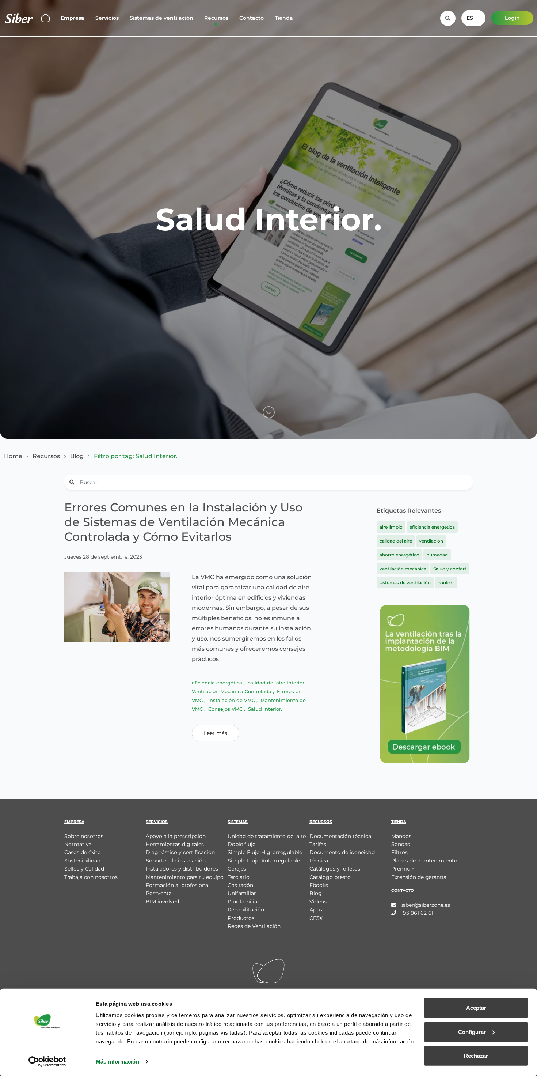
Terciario (239, 877)
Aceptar (476, 1008)
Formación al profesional (178, 885)
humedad (437, 555)
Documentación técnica (340, 836)
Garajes (237, 868)
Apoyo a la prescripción (176, 836)
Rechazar (476, 1056)
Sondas (400, 844)
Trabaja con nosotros (91, 877)
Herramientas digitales (175, 844)
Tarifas (317, 844)
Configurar (472, 1031)
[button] (473, 18)
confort (446, 582)
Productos (241, 918)
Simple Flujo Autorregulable (264, 860)
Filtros (399, 852)
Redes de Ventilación (254, 926)
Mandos (401, 836)
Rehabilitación (246, 909)
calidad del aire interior (277, 683)
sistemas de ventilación (405, 582)
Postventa (159, 893)
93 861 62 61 (417, 913)
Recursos (216, 18)
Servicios (107, 18)
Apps (315, 909)
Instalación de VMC (232, 700)
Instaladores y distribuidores (182, 868)
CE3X (316, 918)
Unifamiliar (242, 893)
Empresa (72, 18)
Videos (318, 901)
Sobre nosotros (83, 836)
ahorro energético (399, 555)
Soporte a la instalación (176, 860)
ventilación (431, 541)
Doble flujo (242, 844)
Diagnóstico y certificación (180, 852)
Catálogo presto (330, 877)
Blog (77, 456)
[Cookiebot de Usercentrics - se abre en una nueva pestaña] (47, 1061)
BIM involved (162, 901)
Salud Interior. (265, 709)
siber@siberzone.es (425, 905)
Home (13, 456)
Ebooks (318, 885)
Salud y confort (449, 568)
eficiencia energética (218, 683)
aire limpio (391, 527)
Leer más (215, 733)
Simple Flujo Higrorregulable (265, 852)
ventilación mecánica (403, 568)
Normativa (78, 844)
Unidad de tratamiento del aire (267, 836)
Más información (117, 1061)
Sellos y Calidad (84, 868)
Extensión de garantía (418, 877)
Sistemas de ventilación (161, 18)
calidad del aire (396, 541)
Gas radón (240, 885)
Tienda (284, 18)
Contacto (251, 18)
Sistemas (238, 821)
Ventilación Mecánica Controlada (232, 691)
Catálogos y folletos (334, 868)
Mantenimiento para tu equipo (185, 877)
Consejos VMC (226, 709)
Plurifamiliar (243, 901)
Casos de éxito (82, 852)
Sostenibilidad (82, 860)
